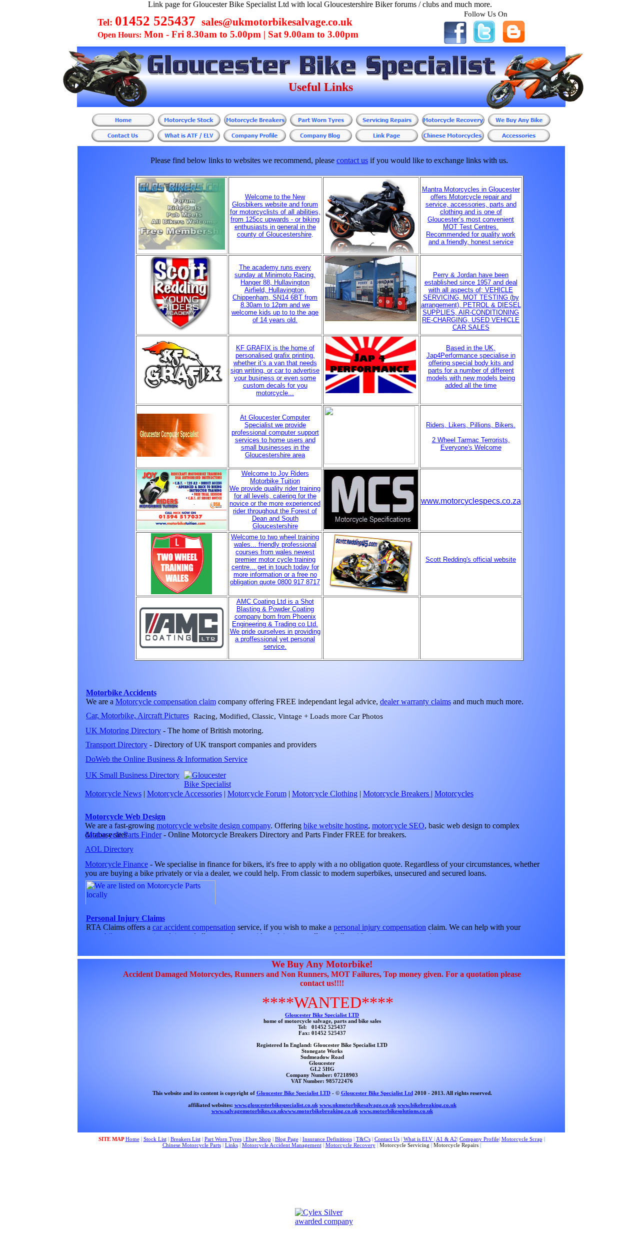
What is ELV (419, 1139)
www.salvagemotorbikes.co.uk (248, 1111)
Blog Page (286, 1139)
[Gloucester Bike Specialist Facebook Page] (455, 42)
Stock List (155, 1139)
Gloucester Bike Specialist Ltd (377, 1093)
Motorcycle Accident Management (282, 1145)
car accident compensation (194, 927)
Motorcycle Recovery (351, 1145)
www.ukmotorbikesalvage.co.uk (358, 1105)
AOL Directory (109, 849)
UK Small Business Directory (133, 775)
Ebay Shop (258, 1139)
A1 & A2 (446, 1139)
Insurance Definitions (327, 1139)
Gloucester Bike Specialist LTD (322, 1015)
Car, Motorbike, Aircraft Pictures (137, 715)
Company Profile (479, 1139)
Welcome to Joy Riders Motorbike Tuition (275, 477)
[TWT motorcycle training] (181, 592)
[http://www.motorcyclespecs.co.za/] (371, 527)
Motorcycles (454, 793)
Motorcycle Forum (257, 793)
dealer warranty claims (415, 701)
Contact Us (387, 1139)
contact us (352, 160)
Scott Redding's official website (471, 559)
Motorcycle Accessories (184, 793)
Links (231, 1145)
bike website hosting (336, 825)
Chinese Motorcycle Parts (191, 1145)
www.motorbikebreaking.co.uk (321, 1111)
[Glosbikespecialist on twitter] (484, 41)
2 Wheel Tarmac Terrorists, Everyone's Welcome (471, 443)
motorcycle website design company (213, 825)
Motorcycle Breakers (397, 793)
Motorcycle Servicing (405, 1145)
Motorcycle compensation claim (166, 701)
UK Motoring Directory (123, 730)
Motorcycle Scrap (522, 1139)
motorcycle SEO (398, 825)
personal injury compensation (380, 927)
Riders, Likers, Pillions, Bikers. (471, 425)
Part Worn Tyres (223, 1139)
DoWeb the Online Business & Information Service (167, 759)
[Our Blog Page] (513, 40)
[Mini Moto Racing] (181, 331)
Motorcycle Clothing (325, 793)
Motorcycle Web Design (125, 816)
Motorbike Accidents (121, 692)
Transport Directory (117, 744)
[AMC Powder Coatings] (181, 648)
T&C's (363, 1139)
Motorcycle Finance (116, 864)
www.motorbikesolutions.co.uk (396, 1111)
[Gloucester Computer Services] (181, 454)
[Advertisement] (292, 1178)
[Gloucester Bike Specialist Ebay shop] (245, 1139)
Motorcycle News (113, 793)
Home (133, 1139)
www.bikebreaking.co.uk (427, 1105)
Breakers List (185, 1139)
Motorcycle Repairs (456, 1145)
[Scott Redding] (371, 592)
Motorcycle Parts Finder (124, 834)
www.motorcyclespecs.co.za (471, 501)
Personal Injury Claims (125, 918)
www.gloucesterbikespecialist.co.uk (276, 1105)
